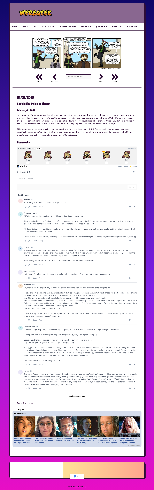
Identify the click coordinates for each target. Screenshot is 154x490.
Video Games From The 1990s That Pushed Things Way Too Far (128, 440)
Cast (35, 27)
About (25, 27)
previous (54, 81)
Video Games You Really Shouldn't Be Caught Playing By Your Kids (23, 440)
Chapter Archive (67, 27)
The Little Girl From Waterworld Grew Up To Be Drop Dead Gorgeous (107, 440)
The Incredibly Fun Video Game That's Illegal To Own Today (87, 440)
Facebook (102, 27)
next (101, 81)
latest (115, 81)
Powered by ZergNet (133, 446)
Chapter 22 (22, 410)
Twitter (118, 27)
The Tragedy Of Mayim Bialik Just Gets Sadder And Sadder (44, 440)
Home (14, 27)
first (39, 81)
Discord (87, 27)
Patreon (132, 27)
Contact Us (48, 27)
